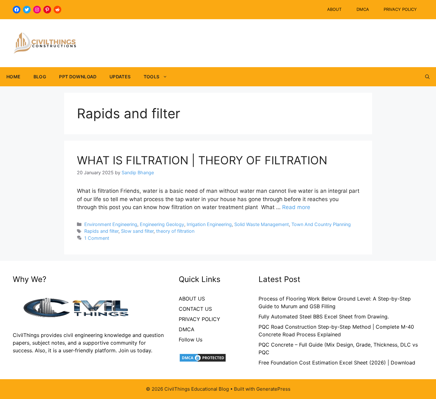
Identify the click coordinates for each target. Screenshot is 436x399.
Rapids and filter (101, 231)
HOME (13, 76)
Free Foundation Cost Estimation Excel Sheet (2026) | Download (337, 362)
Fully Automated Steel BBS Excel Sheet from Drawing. (324, 316)
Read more (296, 207)
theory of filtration (175, 231)
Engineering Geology (162, 224)
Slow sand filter (137, 231)
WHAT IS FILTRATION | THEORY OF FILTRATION (202, 160)
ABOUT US (192, 298)
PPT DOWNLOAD (78, 76)
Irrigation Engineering (209, 224)
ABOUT (334, 9)
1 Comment (96, 238)
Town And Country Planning (321, 224)
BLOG (40, 76)
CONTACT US (195, 309)
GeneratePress (273, 389)
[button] (427, 76)
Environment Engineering (110, 224)
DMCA (363, 9)
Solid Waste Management (261, 224)
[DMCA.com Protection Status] (203, 360)
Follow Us (190, 339)
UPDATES (120, 76)
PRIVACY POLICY (400, 9)
